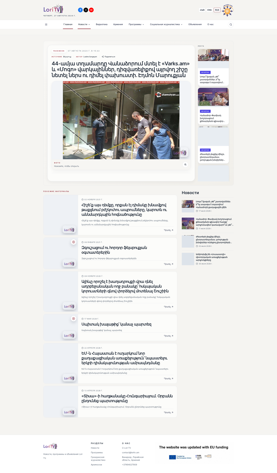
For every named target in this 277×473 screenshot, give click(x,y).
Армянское (96, 464)
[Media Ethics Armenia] (228, 10)
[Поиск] (231, 24)
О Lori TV (126, 448)
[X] (86, 10)
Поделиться (110, 57)
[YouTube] (91, 10)
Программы (97, 452)
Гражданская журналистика (98, 458)
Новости (95, 448)
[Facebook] (80, 10)
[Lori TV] (53, 8)
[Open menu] (46, 24)
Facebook (58, 51)
